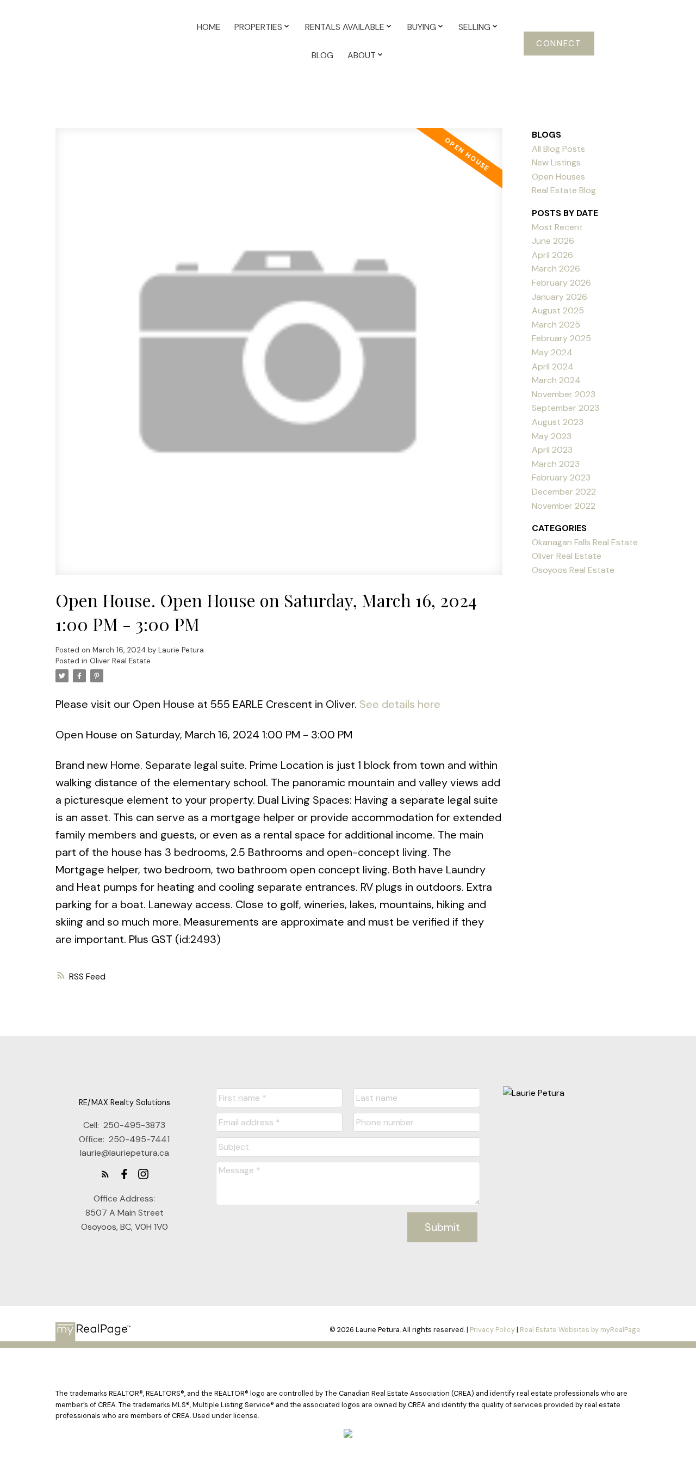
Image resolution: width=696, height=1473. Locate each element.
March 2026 (556, 268)
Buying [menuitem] (421, 27)
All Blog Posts (558, 149)
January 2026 (559, 297)
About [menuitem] (361, 55)
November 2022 (563, 505)
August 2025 (558, 310)
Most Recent (557, 227)
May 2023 (551, 436)
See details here (399, 704)
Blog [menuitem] (322, 55)
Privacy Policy (492, 1329)
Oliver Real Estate (120, 660)
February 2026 (561, 282)
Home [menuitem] (209, 27)
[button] (559, 44)
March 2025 (556, 324)
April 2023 (552, 449)
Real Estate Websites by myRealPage (580, 1329)
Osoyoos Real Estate (573, 570)
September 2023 (565, 408)
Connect (558, 44)
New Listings (556, 162)
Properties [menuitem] (258, 27)
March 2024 (556, 380)
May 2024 (552, 352)
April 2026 (552, 255)
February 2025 (561, 338)
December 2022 (564, 491)
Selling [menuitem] (474, 27)
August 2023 (557, 422)
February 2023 (561, 477)
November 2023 (563, 394)
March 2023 (556, 464)
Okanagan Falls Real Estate (585, 542)
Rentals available (344, 27)
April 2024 (553, 366)
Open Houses (558, 176)
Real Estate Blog (564, 190)
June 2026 (553, 240)
